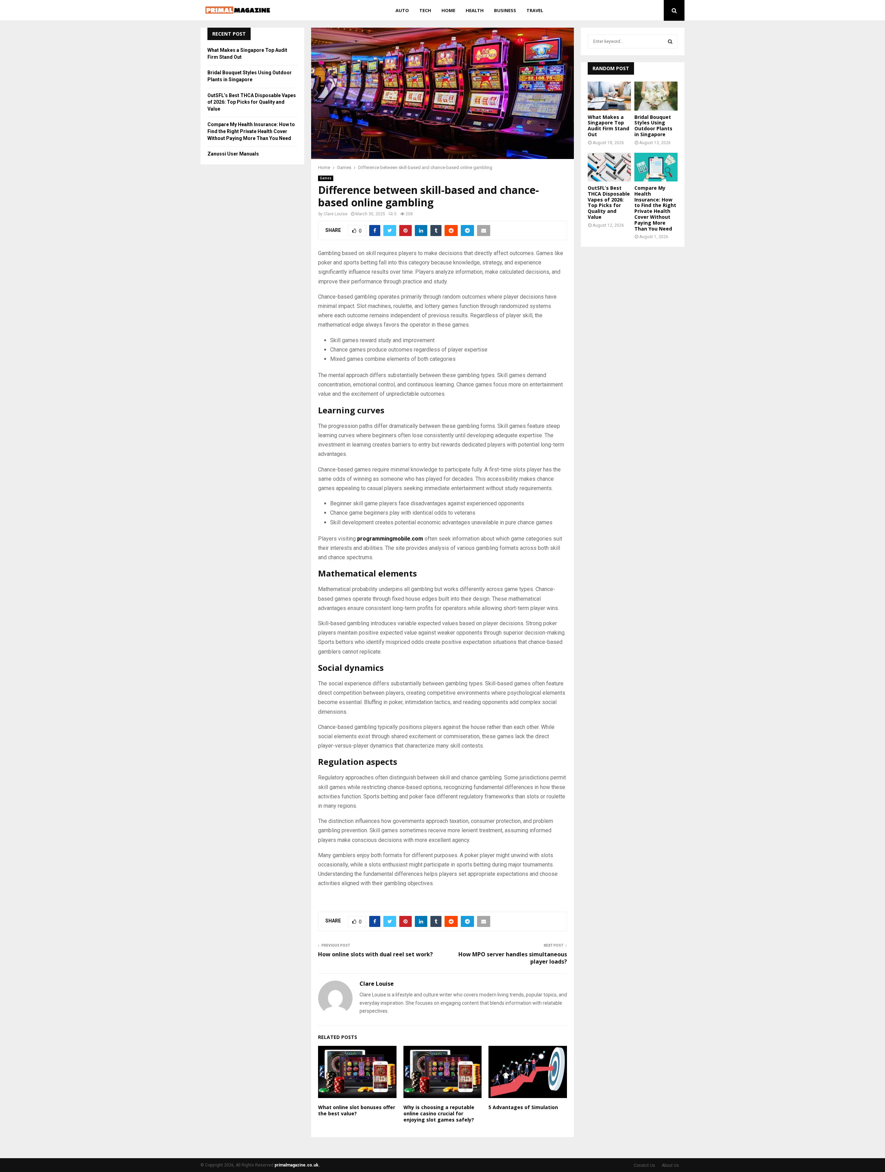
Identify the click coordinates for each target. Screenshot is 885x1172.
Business (505, 10)
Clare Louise (335, 214)
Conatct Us (644, 1165)
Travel (535, 10)
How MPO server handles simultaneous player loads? (512, 957)
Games (326, 178)
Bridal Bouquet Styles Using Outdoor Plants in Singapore (653, 126)
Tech (425, 10)
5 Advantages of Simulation (523, 1107)
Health (475, 10)
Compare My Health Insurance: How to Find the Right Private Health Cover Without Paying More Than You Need (251, 131)
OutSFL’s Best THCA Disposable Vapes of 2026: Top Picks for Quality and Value (251, 102)
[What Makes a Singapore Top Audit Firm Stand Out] (609, 96)
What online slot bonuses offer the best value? (356, 1110)
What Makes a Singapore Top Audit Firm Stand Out (608, 126)
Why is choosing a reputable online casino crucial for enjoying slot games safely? (438, 1113)
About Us (670, 1165)
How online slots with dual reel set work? (375, 954)
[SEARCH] (670, 41)
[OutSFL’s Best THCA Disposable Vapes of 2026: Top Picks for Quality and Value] (609, 167)
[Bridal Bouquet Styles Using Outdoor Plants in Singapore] (656, 96)
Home (448, 10)
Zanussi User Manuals (233, 154)
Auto (402, 10)
